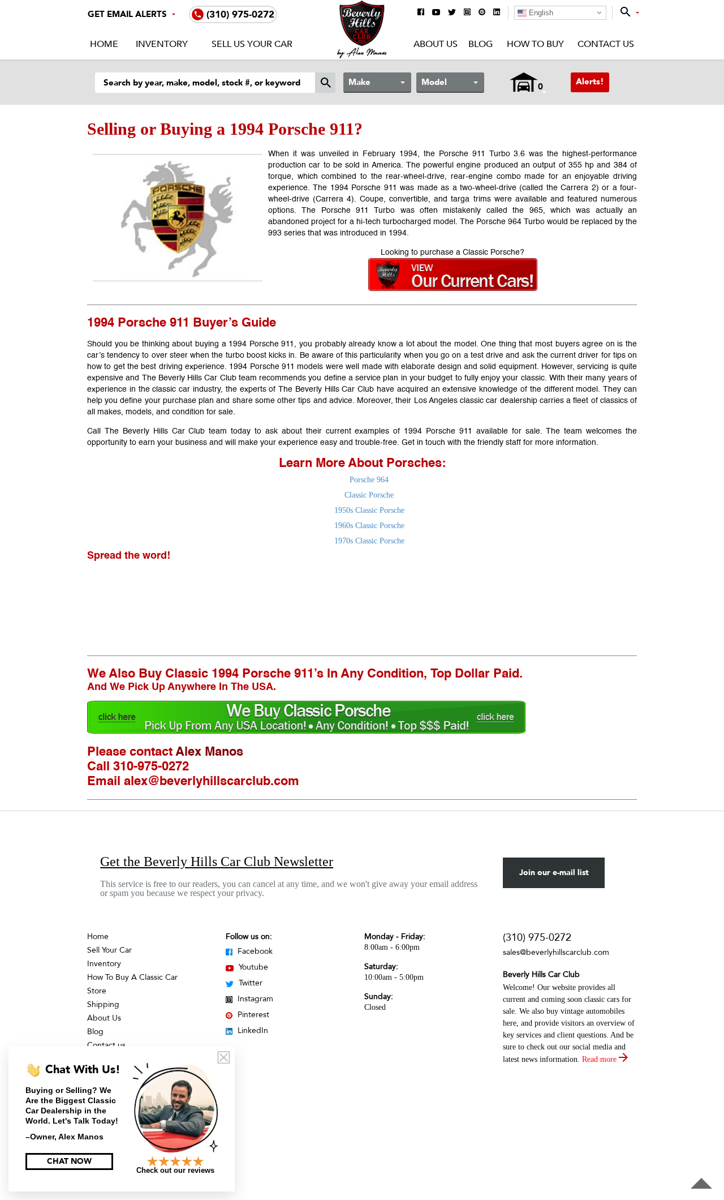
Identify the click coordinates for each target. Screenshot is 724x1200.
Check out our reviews (175, 1170)
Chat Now (69, 1161)
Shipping (103, 1004)
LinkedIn (251, 1030)
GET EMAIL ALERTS (127, 14)
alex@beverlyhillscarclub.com (211, 781)
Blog (480, 44)
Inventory (162, 44)
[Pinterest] (482, 12)
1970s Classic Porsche (369, 541)
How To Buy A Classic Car (132, 977)
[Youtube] (436, 13)
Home (104, 44)
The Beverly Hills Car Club (326, 389)
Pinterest (252, 1014)
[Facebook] (420, 12)
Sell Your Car (109, 950)
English (540, 12)
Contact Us (606, 44)
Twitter (249, 983)
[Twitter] (452, 13)
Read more (600, 1059)
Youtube (252, 967)
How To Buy (535, 44)
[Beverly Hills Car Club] (362, 56)
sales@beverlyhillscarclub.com (556, 952)
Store (96, 990)
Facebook (254, 951)
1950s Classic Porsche (369, 510)
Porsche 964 (369, 479)
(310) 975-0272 (537, 938)
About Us (435, 44)
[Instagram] (467, 12)
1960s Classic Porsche (369, 525)
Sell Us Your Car (252, 44)
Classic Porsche (369, 495)
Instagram (254, 998)
